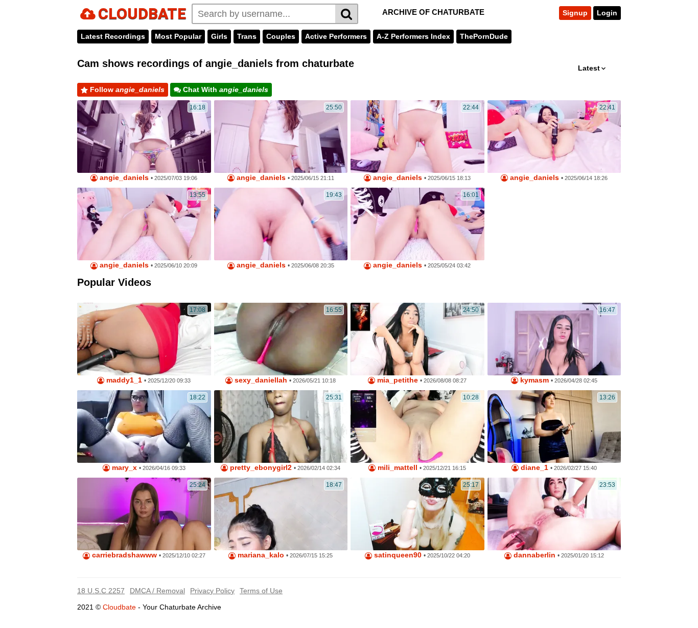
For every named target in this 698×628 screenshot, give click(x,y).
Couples (280, 36)
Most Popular (178, 36)
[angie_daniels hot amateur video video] (417, 136)
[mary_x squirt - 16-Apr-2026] (144, 426)
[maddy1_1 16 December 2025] (144, 339)
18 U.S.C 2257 (101, 591)
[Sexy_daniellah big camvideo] (281, 339)
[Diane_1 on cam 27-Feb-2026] (554, 426)
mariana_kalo (260, 555)
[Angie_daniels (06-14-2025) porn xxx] (554, 136)
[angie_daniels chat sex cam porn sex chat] (417, 224)
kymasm (533, 380)
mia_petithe (396, 380)
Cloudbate (119, 607)
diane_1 (533, 468)
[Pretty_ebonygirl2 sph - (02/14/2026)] (281, 426)
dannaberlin (533, 555)
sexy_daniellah (259, 380)
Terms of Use (261, 591)
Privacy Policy (212, 591)
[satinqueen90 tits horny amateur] (417, 514)
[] (346, 14)
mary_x (123, 468)
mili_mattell (396, 468)
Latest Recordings (113, 36)
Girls (219, 36)
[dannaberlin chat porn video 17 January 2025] (554, 514)
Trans (247, 36)
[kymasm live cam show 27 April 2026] (554, 339)
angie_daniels (123, 178)
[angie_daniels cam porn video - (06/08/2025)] (281, 224)
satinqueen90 (397, 555)
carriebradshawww (123, 555)
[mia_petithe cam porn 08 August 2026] (417, 339)
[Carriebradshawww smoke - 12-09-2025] (144, 514)
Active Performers (336, 36)
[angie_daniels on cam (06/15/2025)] (281, 136)
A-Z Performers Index (413, 36)
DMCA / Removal (157, 591)
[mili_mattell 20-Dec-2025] (417, 426)
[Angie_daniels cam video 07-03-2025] (144, 136)
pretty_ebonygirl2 (260, 468)
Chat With (224, 89)
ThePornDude (484, 36)
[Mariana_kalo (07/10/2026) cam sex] (281, 514)
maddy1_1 (123, 380)
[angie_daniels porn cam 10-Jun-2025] (144, 224)
